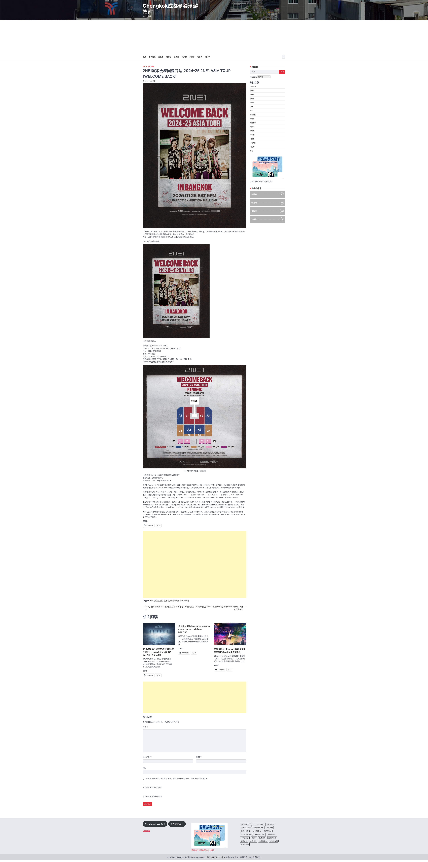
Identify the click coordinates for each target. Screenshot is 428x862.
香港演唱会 (245, 844)
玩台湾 (199, 57)
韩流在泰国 (184, 601)
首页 (144, 57)
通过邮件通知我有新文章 (152, 796)
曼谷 (251, 111)
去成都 (176, 57)
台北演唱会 (257, 831)
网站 (144, 768)
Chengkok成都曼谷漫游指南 (170, 9)
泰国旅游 (244, 841)
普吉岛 (254, 838)
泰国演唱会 (174, 601)
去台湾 (252, 91)
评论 (145, 727)
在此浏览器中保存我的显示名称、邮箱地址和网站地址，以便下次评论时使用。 (177, 778)
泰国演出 (253, 841)
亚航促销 (269, 828)
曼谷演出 (262, 838)
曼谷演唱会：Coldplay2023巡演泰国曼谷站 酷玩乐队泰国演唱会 (230, 650)
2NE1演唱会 (154, 601)
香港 (251, 151)
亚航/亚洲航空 (259, 828)
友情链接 (146, 831)
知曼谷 (168, 57)
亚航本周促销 (245, 831)
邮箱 (198, 757)
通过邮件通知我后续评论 (152, 787)
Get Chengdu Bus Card (155, 824)
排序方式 (253, 77)
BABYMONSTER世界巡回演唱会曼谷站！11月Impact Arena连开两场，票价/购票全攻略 (158, 652)
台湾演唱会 (268, 831)
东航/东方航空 (246, 828)
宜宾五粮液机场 (246, 834)
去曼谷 (160, 57)
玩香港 (191, 57)
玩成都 (184, 57)
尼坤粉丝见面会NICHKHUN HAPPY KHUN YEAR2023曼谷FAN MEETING (194, 629)
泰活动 (145, 66)
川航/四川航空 (260, 834)
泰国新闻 (253, 115)
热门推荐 (151, 66)
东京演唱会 (270, 824)
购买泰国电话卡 (177, 824)
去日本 (252, 99)
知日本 (207, 57)
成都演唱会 (271, 834)
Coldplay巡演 (258, 824)
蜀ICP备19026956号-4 (216, 857)
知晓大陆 (253, 143)
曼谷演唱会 (164, 601)
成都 (251, 107)
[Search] (283, 57)
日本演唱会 (245, 838)
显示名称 (147, 757)
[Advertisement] (214, 37)
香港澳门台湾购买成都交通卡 (203, 850)
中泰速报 (152, 57)
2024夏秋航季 (246, 824)
